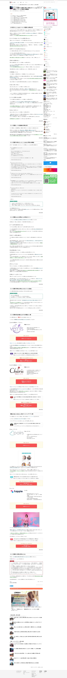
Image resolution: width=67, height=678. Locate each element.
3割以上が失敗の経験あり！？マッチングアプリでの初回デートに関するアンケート (50, 146)
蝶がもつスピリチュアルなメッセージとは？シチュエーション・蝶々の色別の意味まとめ (51, 71)
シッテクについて (18, 672)
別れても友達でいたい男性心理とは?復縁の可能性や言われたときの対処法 (26, 662)
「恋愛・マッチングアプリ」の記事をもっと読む (37, 667)
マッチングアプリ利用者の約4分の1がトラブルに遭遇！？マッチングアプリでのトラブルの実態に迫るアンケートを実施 (50, 150)
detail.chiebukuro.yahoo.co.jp (17, 159)
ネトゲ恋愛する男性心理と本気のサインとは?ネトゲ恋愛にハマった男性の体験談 (27, 648)
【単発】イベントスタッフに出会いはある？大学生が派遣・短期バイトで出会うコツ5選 (51, 84)
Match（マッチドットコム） (48, 111)
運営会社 (40, 672)
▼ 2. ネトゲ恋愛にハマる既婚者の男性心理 (17, 16)
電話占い (29, 343)
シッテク (56, 0)
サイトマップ (33, 672)
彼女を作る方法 (46, 105)
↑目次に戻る (41, 137)
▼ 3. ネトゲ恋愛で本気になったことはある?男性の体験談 (19, 17)
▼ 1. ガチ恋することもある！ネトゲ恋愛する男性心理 (18, 15)
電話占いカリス (12, 386)
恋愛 (20, 2)
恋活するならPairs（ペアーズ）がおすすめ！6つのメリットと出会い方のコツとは (25, 476)
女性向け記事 (39, 6)
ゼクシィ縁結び (46, 107)
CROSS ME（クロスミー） (48, 114)
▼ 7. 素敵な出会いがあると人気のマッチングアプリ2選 (19, 22)
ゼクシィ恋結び (46, 115)
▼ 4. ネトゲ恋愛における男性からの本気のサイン (18, 18)
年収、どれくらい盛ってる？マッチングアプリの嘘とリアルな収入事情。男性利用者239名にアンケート (50, 154)
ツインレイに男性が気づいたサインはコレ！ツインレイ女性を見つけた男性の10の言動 (51, 75)
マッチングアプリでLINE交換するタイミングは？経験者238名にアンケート (50, 158)
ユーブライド (46, 116)
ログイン (45, 672)
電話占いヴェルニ (27, 324)
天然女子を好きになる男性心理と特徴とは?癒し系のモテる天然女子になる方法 (27, 631)
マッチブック (46, 113)
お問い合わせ (33, 676)
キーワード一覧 (34, 673)
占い (23, 2)
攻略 (44, 104)
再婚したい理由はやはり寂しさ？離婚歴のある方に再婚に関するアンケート (50, 142)
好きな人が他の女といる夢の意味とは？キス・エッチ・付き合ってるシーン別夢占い (51, 93)
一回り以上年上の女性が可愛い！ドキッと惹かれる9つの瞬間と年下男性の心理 (27, 653)
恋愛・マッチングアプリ (15, 4)
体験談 (42, 6)
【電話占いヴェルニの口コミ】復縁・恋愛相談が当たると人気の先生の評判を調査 (25, 353)
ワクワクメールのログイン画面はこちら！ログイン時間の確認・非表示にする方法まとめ (51, 81)
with (44, 108)
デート (26, 2)
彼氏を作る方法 (46, 106)
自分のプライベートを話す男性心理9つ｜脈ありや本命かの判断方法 (25, 658)
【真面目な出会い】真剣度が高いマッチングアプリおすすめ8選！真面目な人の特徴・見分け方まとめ (27, 424)
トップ (18, 2)
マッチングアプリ (31, 416)
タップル (25, 490)
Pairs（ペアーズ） (27, 431)
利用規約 (33, 674)
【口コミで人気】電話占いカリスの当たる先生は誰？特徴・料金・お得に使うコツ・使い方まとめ (27, 397)
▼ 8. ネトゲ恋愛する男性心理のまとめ (16, 23)
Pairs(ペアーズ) (26, 466)
